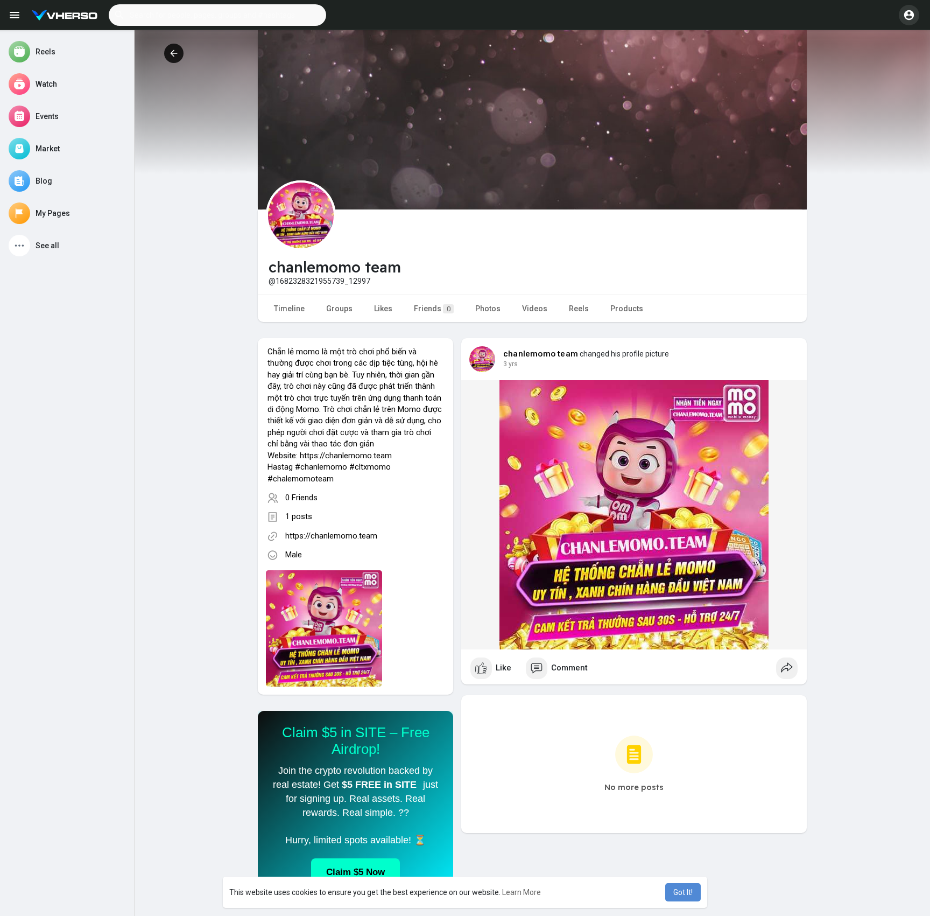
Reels (579, 308)
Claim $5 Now (355, 872)
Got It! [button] (683, 892)
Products (626, 308)
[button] (217, 15)
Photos (488, 308)
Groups (339, 308)
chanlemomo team (540, 354)
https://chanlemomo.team (331, 536)
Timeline (289, 308)
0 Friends (301, 497)
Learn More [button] (521, 892)
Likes (383, 308)
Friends (432, 308)
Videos (534, 308)
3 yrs (510, 364)
